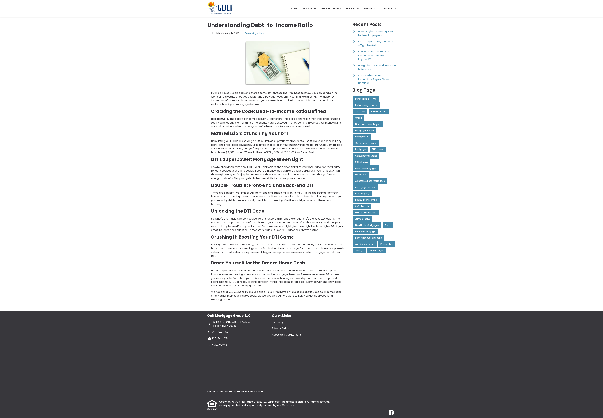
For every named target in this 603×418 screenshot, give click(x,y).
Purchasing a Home (255, 33)
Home (294, 8)
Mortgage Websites (231, 405)
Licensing (277, 322)
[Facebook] (391, 412)
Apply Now (309, 8)
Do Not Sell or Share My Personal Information (235, 391)
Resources (352, 8)
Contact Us (388, 8)
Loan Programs (331, 8)
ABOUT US (369, 8)
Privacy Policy (280, 328)
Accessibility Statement (286, 334)
